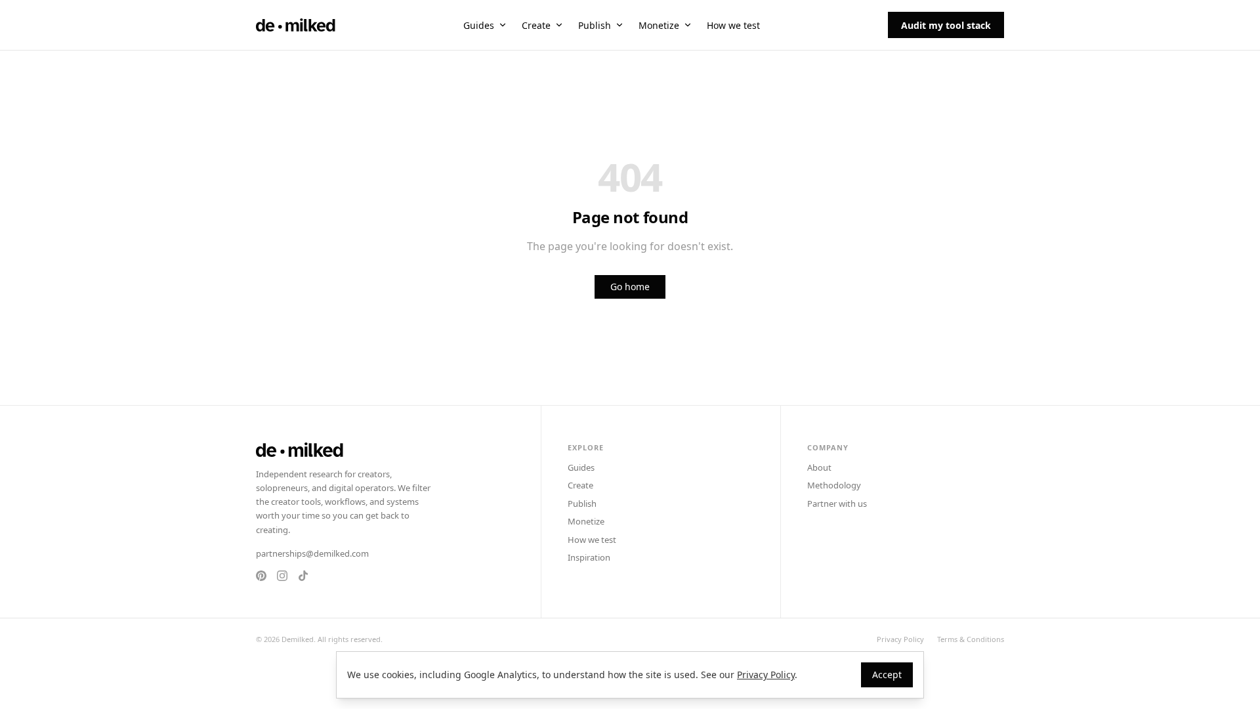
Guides (478, 25)
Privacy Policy (900, 639)
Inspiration (589, 557)
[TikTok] (303, 575)
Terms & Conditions (970, 639)
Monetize (659, 25)
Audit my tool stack (946, 25)
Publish (594, 25)
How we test (733, 25)
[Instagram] (282, 575)
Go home (630, 286)
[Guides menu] (502, 25)
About (819, 467)
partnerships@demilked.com (312, 553)
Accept (887, 674)
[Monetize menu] (687, 25)
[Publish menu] (619, 25)
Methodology (834, 485)
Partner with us (837, 503)
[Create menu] (559, 25)
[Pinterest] (261, 575)
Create (536, 25)
